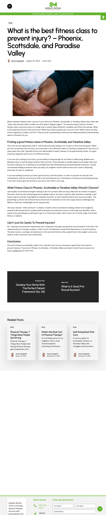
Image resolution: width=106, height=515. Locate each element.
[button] (103, 17)
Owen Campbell (17, 61)
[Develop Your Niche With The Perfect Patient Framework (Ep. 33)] (30, 286)
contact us (17, 251)
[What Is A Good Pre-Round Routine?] (76, 286)
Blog (10, 23)
